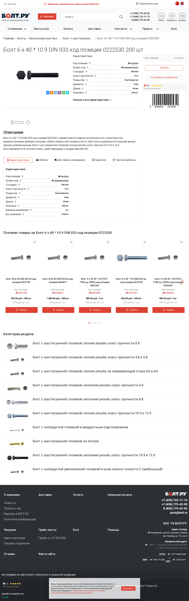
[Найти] (121, 16)
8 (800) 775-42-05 (140, 20)
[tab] (18, 160)
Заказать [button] (164, 67)
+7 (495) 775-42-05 (140, 13)
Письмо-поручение (17, 543)
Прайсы (147, 28)
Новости (10, 503)
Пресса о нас (12, 508)
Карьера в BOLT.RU (16, 513)
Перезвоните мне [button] (148, 3)
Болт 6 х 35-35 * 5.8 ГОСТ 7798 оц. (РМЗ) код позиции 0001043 (94, 282)
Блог (174, 28)
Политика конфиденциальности (20, 519)
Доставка (94, 28)
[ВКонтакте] (48, 93)
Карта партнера (14, 538)
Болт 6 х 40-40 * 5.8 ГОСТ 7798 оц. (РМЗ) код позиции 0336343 (168, 282)
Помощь (113, 529)
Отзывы (9, 554)
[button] (47, 16)
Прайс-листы (47, 529)
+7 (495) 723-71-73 (140, 16)
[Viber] (59, 93)
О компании (15, 28)
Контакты (121, 28)
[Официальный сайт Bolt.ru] (16, 15)
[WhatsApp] (63, 93)
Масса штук (41, 28)
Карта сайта (46, 554)
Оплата (68, 28)
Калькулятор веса (120, 494)
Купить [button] (23, 310)
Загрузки (10, 529)
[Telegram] (55, 93)
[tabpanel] (71, 193)
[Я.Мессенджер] (67, 93)
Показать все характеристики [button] (91, 99)
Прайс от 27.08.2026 (52, 538)
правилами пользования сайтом (88, 591)
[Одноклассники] (51, 93)
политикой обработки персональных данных (71, 593)
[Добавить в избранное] (34, 242)
